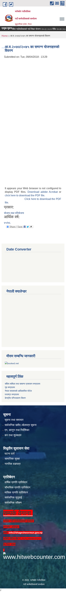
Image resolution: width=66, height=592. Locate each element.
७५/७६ (7, 222)
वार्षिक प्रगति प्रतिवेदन (16, 482)
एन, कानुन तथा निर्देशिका (17, 430)
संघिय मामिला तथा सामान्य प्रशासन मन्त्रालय (22, 383)
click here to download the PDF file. (25, 195)
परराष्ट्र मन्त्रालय (12, 394)
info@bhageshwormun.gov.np (25, 532)
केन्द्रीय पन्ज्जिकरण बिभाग (15, 398)
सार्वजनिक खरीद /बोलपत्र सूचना (21, 425)
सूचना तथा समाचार (14, 419)
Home (5, 35)
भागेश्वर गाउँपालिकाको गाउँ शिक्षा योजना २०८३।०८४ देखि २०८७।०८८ (34, 29)
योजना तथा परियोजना (14, 213)
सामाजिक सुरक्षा (12, 458)
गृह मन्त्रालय (10, 387)
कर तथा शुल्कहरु (13, 435)
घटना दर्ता (10, 453)
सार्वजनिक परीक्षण (13, 502)
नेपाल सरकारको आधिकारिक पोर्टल (18, 391)
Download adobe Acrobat (43, 191)
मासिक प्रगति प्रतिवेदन (16, 492)
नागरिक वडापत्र (13, 463)
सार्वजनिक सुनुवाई (13, 497)
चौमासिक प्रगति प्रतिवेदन (17, 487)
